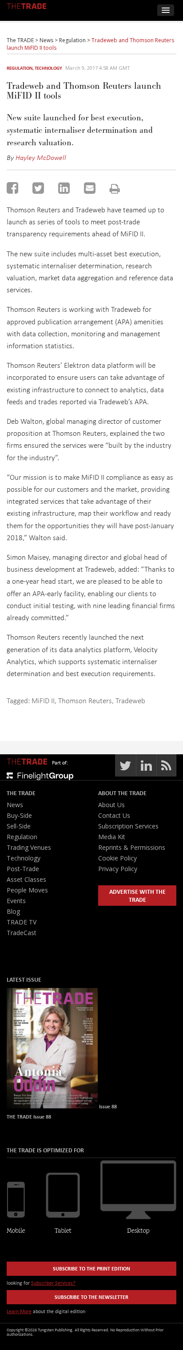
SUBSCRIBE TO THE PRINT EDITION (91, 1268)
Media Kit (111, 836)
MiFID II (43, 700)
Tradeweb (130, 700)
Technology (48, 68)
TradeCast (21, 932)
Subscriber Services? (53, 1282)
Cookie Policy (117, 858)
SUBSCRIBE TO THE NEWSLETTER (91, 1297)
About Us (111, 804)
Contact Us (114, 815)
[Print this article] (115, 188)
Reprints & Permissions (131, 847)
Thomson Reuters (85, 700)
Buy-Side (19, 815)
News (15, 804)
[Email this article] (89, 188)
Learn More (19, 1311)
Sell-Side (19, 826)
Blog (13, 911)
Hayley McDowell (41, 157)
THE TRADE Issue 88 (29, 1116)
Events (16, 900)
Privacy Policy (117, 868)
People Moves (27, 890)
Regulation (19, 68)
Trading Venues (29, 847)
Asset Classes (26, 879)
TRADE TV (21, 922)
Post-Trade (23, 868)
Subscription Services (128, 826)
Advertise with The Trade (137, 895)
